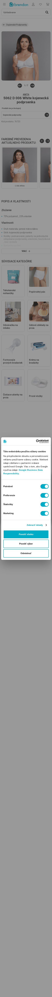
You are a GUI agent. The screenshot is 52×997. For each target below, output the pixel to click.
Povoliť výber (26, 543)
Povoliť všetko (26, 534)
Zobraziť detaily (35, 525)
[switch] (44, 495)
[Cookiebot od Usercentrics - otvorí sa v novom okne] (37, 441)
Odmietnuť (26, 553)
